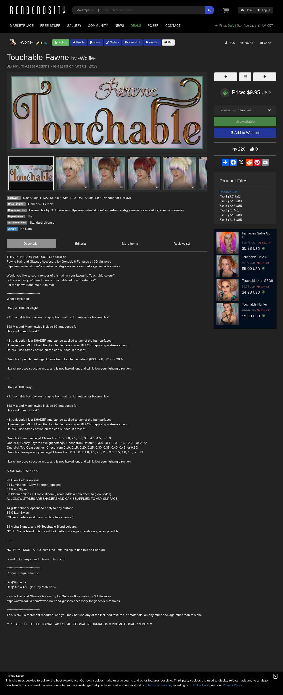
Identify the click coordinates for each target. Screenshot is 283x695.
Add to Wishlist (246, 133)
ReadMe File (228, 192)
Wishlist (153, 42)
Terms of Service (159, 685)
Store (96, 42)
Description (31, 243)
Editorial (80, 243)
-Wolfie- (87, 58)
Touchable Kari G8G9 (257, 281)
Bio (169, 42)
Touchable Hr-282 (254, 257)
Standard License (42, 222)
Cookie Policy (200, 685)
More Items (130, 243)
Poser (153, 25)
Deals (136, 25)
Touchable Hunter (254, 304)
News (119, 25)
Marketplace (22, 25)
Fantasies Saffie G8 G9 (256, 235)
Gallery (74, 25)
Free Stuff (50, 25)
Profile (79, 42)
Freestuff (134, 42)
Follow (62, 42)
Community (98, 25)
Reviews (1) (182, 243)
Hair (31, 216)
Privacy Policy (232, 685)
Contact (173, 25)
